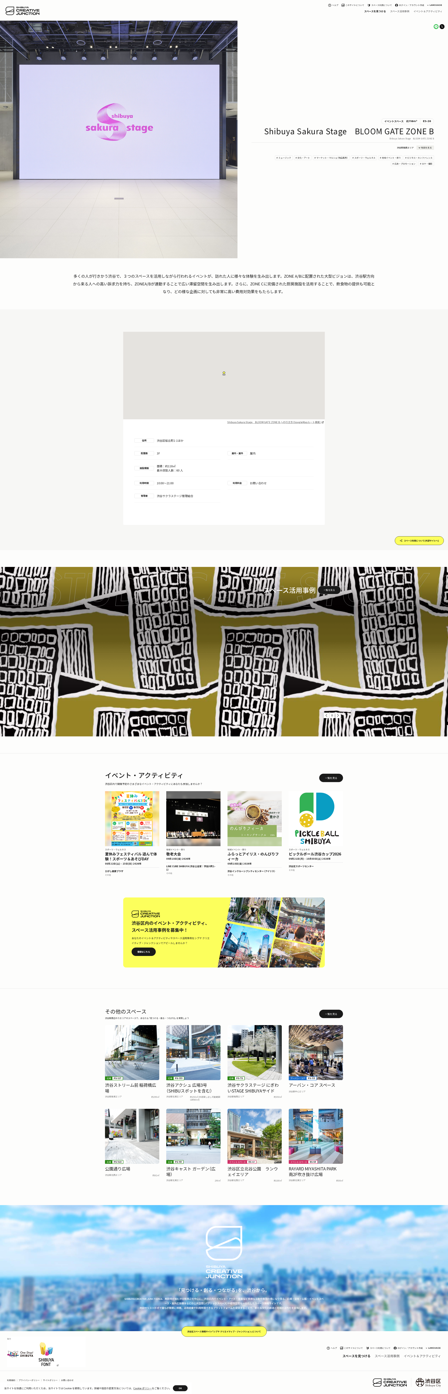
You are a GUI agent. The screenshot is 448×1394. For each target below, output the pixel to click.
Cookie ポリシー (142, 1388)
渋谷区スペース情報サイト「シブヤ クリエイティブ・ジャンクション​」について (224, 1331)
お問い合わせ (67, 1380)
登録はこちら (143, 951)
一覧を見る (329, 590)
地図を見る (426, 147)
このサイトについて (354, 5)
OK (180, 1388)
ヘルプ (335, 5)
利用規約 (11, 1380)
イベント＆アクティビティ (428, 11)
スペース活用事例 (399, 11)
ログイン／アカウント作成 (411, 5)
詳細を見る (321, 691)
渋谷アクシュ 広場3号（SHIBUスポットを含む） (268, 669)
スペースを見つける (375, 11)
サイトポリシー (50, 1380)
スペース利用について (381, 5)
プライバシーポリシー (29, 1380)
